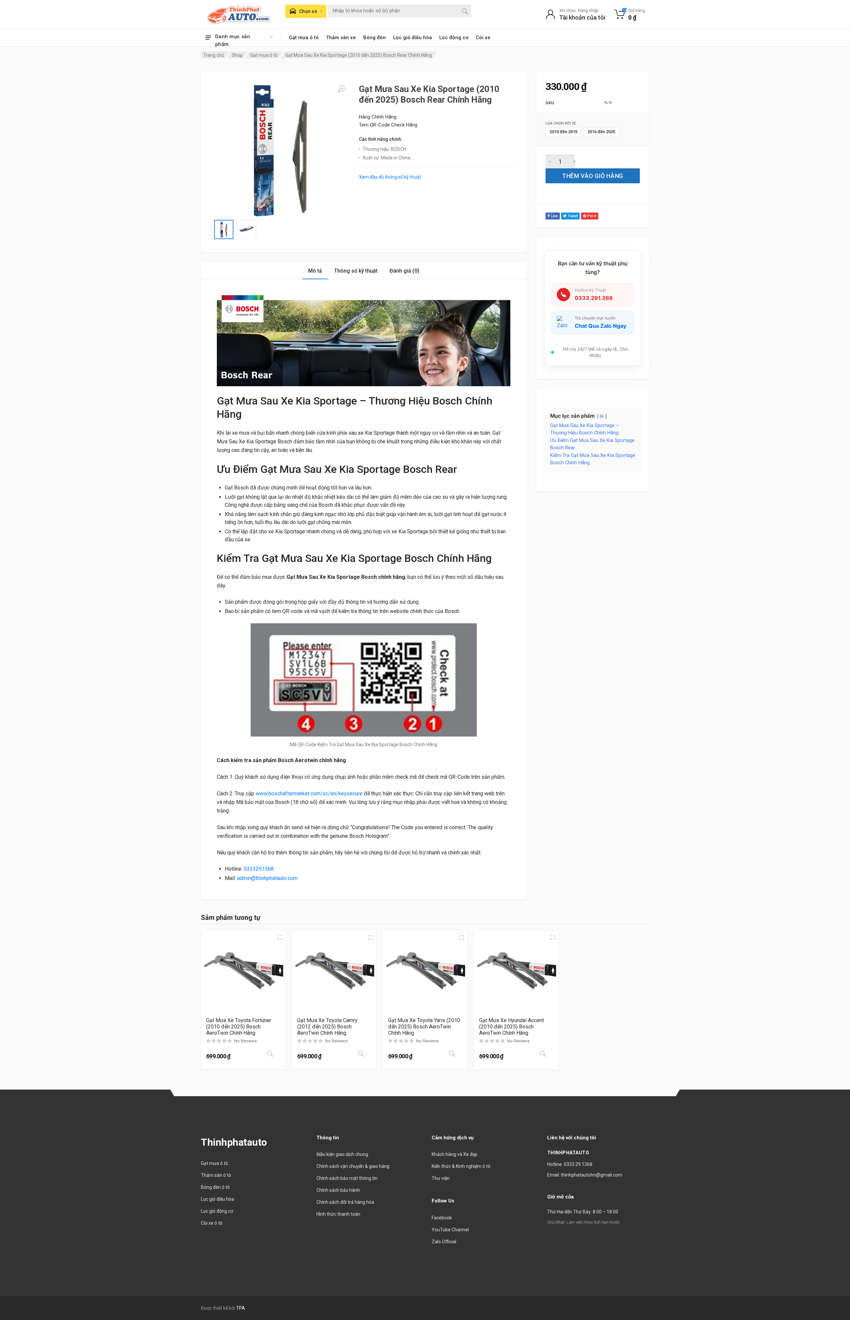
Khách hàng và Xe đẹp (454, 1154)
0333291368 (259, 869)
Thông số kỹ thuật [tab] (356, 271)
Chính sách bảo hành (338, 1190)
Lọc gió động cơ (217, 1211)
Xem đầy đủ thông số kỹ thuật (390, 177)
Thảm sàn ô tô (216, 1175)
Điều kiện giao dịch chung (342, 1154)
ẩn (602, 416)
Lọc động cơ (453, 38)
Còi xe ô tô (211, 1223)
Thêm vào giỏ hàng (592, 175)
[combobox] (399, 11)
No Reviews (245, 1040)
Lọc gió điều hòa (412, 38)
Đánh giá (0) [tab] (404, 271)
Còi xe (483, 38)
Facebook (442, 1217)
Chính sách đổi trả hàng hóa (345, 1202)
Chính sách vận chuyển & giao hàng (352, 1166)
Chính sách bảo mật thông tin (347, 1178)
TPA (240, 1308)
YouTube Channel (450, 1229)
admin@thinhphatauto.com (267, 878)
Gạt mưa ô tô (304, 38)
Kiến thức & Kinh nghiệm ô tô (461, 1166)
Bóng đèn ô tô (215, 1187)
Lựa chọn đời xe (561, 124)
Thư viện (441, 1178)
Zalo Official (444, 1241)
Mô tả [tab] (315, 271)
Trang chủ (213, 55)
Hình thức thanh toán (338, 1214)
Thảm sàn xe (341, 38)
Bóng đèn (374, 38)
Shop (237, 55)
